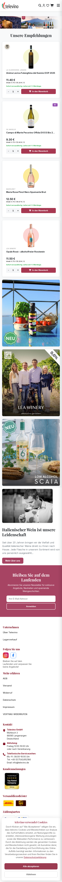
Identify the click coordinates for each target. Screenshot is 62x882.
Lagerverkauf (10, 639)
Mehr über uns (12, 560)
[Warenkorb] (52, 5)
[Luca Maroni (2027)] (7, 46)
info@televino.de (21, 762)
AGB (5, 678)
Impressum (9, 707)
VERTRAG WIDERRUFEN (15, 714)
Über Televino (10, 632)
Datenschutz (9, 699)
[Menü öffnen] (58, 5)
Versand (7, 685)
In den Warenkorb (40, 91)
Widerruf (7, 692)
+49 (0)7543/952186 (21, 759)
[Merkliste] (47, 5)
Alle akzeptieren (31, 866)
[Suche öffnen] (39, 5)
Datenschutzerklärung (35, 857)
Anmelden (31, 606)
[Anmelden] (44, 5)
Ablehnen (31, 874)
